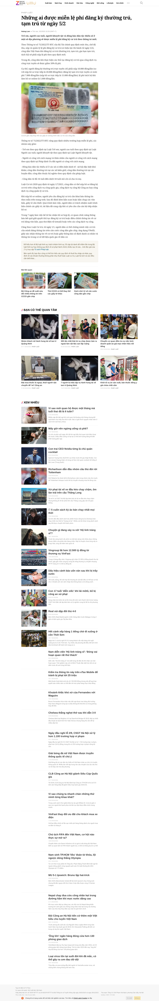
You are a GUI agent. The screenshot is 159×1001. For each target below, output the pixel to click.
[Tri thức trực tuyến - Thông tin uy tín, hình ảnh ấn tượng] (25, 3)
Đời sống (100, 3)
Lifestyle (110, 3)
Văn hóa (79, 3)
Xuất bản (48, 3)
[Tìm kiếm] (142, 3)
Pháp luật (27, 13)
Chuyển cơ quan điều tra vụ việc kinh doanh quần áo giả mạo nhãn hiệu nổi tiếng (117, 343)
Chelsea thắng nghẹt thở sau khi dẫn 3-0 (72, 712)
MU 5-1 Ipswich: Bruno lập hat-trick (69, 875)
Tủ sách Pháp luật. (41, 249)
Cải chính (119, 3)
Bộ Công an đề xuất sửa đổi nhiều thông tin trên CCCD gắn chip (32, 293)
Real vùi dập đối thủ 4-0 (62, 611)
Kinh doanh (69, 3)
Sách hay (58, 3)
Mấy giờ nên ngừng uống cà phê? (68, 428)
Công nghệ (90, 3)
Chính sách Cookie (80, 998)
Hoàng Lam (25, 31)
